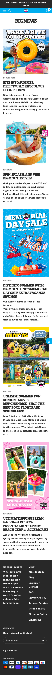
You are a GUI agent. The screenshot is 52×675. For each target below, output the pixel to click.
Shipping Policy (38, 614)
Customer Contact (34, 585)
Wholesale (35, 620)
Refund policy (37, 609)
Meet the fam (36, 572)
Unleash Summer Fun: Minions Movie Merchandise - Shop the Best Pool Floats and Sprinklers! (23, 404)
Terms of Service (38, 603)
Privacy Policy (37, 598)
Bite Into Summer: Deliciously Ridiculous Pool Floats (23, 86)
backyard (7, 170)
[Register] (43, 640)
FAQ (31, 592)
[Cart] (47, 10)
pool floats (9, 78)
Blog (31, 577)
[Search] (9, 10)
